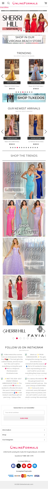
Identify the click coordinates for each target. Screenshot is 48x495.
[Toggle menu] (3, 3)
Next (44, 331)
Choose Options (12, 83)
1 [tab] (13, 338)
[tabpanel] (15, 331)
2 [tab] (17, 338)
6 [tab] (31, 338)
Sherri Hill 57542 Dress (36, 86)
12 (35, 147)
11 (33, 147)
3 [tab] (20, 338)
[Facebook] (13, 466)
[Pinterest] (24, 466)
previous (2, 76)
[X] (18, 466)
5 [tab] (27, 338)
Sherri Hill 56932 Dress (12, 86)
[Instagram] (34, 466)
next (45, 76)
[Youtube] (29, 466)
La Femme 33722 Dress (36, 142)
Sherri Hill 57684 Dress (12, 142)
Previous (3, 331)
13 (37, 147)
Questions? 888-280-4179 (24, 456)
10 (31, 147)
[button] (24, 22)
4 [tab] (24, 338)
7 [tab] (35, 338)
